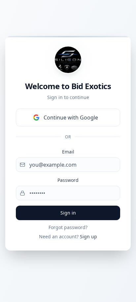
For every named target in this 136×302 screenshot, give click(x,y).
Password (68, 180)
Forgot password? (68, 227)
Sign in (68, 213)
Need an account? (68, 236)
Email (68, 152)
